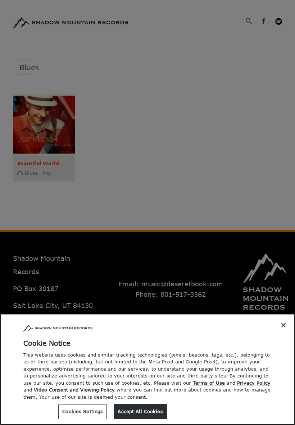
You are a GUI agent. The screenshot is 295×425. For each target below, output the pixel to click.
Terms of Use (209, 383)
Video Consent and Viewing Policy (74, 390)
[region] (147, 369)
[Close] (283, 325)
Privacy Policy (254, 383)
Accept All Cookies (140, 411)
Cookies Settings (82, 411)
